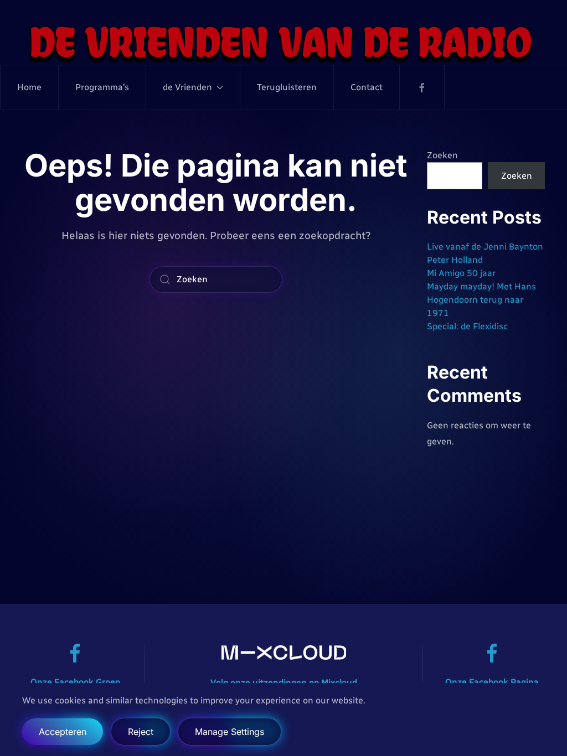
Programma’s (102, 87)
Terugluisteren (287, 87)
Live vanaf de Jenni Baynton (485, 246)
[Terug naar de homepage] (283, 43)
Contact (366, 87)
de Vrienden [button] (187, 87)
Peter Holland (455, 260)
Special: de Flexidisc (467, 326)
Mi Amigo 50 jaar (461, 273)
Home (29, 87)
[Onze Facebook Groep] (75, 653)
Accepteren (62, 731)
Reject (140, 731)
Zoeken (442, 155)
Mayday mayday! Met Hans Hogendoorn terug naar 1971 (481, 299)
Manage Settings (229, 731)
